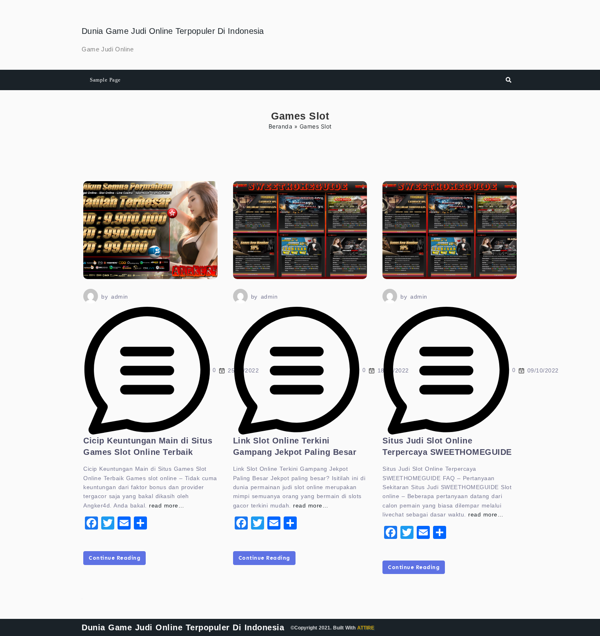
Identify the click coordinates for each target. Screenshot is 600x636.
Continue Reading (114, 558)
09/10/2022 (543, 370)
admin (119, 296)
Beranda (281, 126)
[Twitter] (108, 523)
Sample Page (105, 80)
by (104, 296)
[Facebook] (91, 523)
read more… (166, 505)
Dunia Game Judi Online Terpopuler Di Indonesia (173, 31)
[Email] (124, 523)
